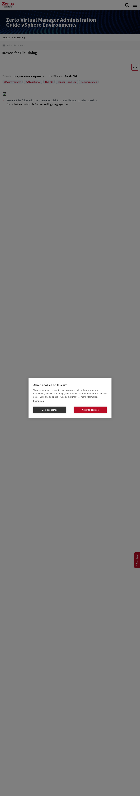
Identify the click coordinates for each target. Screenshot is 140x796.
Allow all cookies (90, 410)
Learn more (38, 401)
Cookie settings (50, 410)
